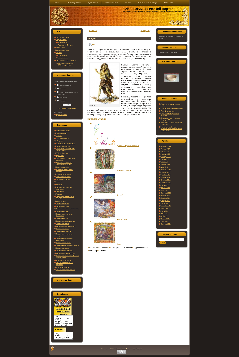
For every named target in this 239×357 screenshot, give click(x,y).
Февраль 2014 (166, 146)
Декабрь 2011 (165, 198)
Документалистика (62, 167)
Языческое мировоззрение (65, 270)
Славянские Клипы (62, 224)
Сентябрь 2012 (166, 182)
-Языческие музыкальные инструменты (65, 149)
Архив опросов (61, 115)
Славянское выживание (64, 250)
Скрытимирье (61, 201)
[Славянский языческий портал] (60, 331)
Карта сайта (60, 47)
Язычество (63, 89)
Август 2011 (165, 208)
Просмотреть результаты (67, 108)
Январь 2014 (165, 149)
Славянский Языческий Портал (148, 9)
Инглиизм (62, 101)
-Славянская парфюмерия (65, 143)
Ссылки (59, 53)
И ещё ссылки (63, 58)
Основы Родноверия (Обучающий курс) (65, 64)
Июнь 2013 (164, 159)
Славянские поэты (62, 229)
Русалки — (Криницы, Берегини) (128, 146)
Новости (59, 182)
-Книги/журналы (61, 133)
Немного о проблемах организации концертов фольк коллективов (171, 128)
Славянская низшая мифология (67, 209)
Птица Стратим (122, 219)
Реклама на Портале (65, 45)
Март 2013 (164, 167)
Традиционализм (65, 85)
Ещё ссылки (62, 55)
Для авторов (62, 42)
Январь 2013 (165, 172)
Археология (60, 156)
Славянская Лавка (62, 50)
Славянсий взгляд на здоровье (172, 108)
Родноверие (63, 97)
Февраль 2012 (166, 193)
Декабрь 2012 (165, 175)
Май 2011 (164, 216)
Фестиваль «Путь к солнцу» (66, 60)
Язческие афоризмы (63, 260)
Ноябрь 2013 (165, 154)
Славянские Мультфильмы (65, 226)
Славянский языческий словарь (67, 245)
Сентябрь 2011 (166, 206)
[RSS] (52, 348)
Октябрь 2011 (165, 203)
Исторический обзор (63, 177)
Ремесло (59, 194)
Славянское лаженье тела (65, 253)
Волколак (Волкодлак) (124, 170)
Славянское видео (62, 248)
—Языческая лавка (63, 130)
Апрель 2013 (165, 164)
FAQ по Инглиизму (62, 153)
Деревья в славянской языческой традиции (64, 163)
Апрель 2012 (165, 188)
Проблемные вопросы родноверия (64, 188)
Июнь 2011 (164, 213)
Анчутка (92, 38)
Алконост (93, 30)
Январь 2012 (165, 195)
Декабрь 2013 (165, 151)
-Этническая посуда (63, 146)
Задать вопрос (61, 40)
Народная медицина (63, 179)
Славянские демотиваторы (65, 221)
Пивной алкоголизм (168, 111)
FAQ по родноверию (63, 37)
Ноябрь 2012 (165, 177)
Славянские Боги (62, 218)
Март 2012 (164, 190)
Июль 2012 (164, 185)
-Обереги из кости (62, 138)
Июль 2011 (164, 211)
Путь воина (60, 191)
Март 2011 (164, 221)
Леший (119, 244)
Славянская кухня (62, 203)
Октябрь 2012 (166, 180)
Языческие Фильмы (63, 267)
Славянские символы (63, 231)
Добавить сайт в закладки (168, 52)
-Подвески (59, 141)
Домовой (120, 195)
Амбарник (145, 30)
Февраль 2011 (166, 224)
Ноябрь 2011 (165, 201)
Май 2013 (164, 162)
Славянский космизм (63, 243)
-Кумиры (59, 136)
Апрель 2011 (165, 219)
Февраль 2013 (166, 169)
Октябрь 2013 (166, 157)
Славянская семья (62, 211)
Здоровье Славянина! (64, 174)
